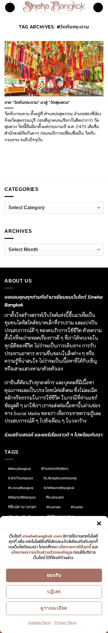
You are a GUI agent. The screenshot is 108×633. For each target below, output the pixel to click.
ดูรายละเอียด (54, 608)
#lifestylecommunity (60, 478)
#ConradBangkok (21, 488)
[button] (99, 523)
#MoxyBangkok (19, 468)
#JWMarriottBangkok (59, 488)
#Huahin (77, 507)
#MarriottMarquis (22, 497)
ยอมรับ (54, 575)
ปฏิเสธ (54, 591)
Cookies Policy (39, 622)
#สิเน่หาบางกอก (22, 507)
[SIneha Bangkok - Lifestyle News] (54, 7)
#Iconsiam (55, 497)
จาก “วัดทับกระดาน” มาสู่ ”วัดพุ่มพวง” (37, 102)
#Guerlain (53, 507)
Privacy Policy (65, 622)
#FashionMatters (54, 469)
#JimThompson (20, 478)
